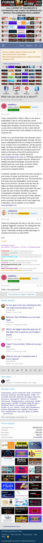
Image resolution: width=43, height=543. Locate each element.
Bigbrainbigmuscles (14, 409)
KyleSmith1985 (11, 361)
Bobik (29, 393)
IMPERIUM (5, 405)
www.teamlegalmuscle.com (12, 157)
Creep (19, 412)
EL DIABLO (35, 412)
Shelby (33, 395)
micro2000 (4, 397)
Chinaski (16, 407)
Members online (8, 389)
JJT (38, 395)
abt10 (28, 407)
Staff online (6, 377)
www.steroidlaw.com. (9, 205)
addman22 (20, 397)
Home (4, 536)
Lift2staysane (5, 401)
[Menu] (3, 45)
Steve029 (20, 395)
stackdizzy (6, 100)
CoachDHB (37, 437)
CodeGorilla (10, 322)
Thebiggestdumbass (17, 401)
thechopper (28, 397)
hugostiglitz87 (14, 399)
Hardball (37, 401)
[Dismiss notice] (40, 52)
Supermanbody (6, 393)
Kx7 (28, 399)
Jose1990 (15, 403)
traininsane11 (29, 401)
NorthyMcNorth (11, 412)
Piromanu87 (22, 393)
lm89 (23, 412)
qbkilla (28, 412)
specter (14, 393)
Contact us (5, 534)
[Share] (38, 114)
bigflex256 (30, 403)
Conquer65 (22, 403)
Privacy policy (27, 534)
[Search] (40, 45)
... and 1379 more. (7, 414)
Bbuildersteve (35, 407)
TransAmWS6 (36, 393)
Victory (22, 407)
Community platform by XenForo (18, 541)
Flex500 (3, 407)
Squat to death (6, 403)
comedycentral (10, 349)
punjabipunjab (10, 310)
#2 (41, 219)
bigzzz (37, 403)
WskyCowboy (33, 409)
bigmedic (27, 395)
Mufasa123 (36, 397)
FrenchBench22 (31, 405)
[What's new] (35, 45)
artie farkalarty (20, 405)
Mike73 (12, 405)
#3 (41, 285)
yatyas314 (4, 395)
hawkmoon (12, 395)
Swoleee (4, 409)
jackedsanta (5, 399)
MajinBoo (25, 409)
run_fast (10, 407)
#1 (41, 114)
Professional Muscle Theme (12, 531)
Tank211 (23, 399)
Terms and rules (16, 534)
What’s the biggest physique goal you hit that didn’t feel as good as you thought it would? (23, 332)
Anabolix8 (9, 337)
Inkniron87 (12, 397)
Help (35, 534)
